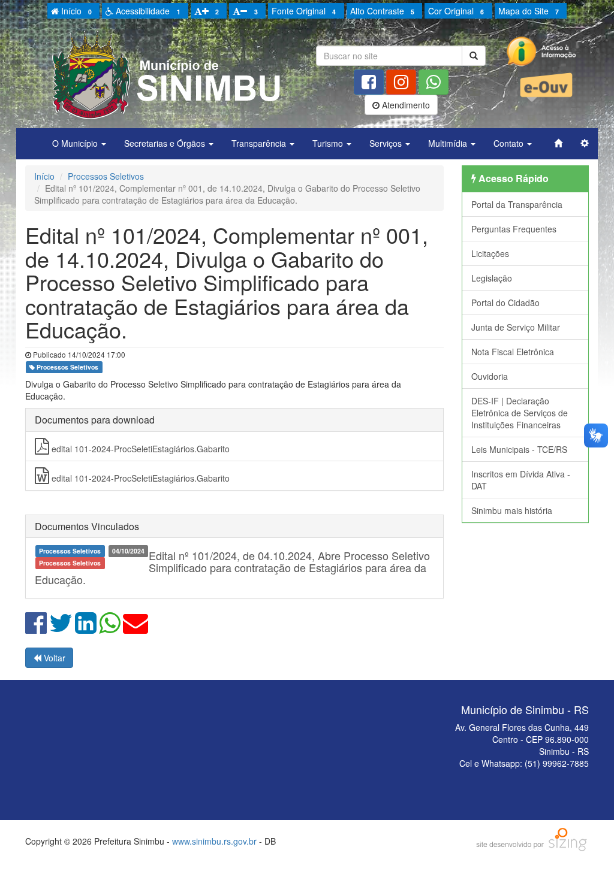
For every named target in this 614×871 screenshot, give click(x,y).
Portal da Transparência (516, 204)
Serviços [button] (386, 143)
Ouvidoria (489, 376)
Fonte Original (304, 11)
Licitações (490, 253)
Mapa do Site (528, 11)
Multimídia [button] (448, 143)
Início (75, 11)
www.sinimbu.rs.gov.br (214, 841)
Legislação (491, 278)
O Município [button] (76, 143)
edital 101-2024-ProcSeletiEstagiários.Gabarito (139, 449)
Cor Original (456, 11)
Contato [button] (509, 143)
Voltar (53, 658)
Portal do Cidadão (505, 303)
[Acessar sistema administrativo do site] (584, 143)
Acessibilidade (146, 11)
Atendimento (405, 105)
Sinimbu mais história (511, 510)
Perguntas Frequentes (513, 229)
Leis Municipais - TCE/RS (519, 449)
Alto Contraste (382, 11)
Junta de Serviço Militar (515, 327)
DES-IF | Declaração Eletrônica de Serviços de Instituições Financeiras (519, 413)
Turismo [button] (328, 143)
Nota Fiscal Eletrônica (512, 352)
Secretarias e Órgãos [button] (165, 143)
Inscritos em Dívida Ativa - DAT (520, 480)
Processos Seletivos (106, 176)
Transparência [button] (259, 143)
